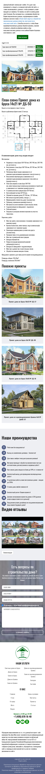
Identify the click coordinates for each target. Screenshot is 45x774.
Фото (12, 705)
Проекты (33, 701)
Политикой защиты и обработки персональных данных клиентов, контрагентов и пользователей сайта (22, 20)
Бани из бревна (12, 683)
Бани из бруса (12, 675)
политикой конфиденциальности (26, 605)
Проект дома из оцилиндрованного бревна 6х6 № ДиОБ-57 (22, 418)
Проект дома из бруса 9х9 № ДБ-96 (22, 340)
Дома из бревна (12, 679)
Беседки (33, 680)
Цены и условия (33, 694)
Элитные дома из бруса (12, 668)
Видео (12, 709)
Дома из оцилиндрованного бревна (33, 669)
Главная (12, 694)
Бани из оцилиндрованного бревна (33, 675)
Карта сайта (22, 761)
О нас (12, 697)
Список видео (7, 552)
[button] (41, 63)
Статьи (33, 705)
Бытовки (33, 684)
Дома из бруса (12, 672)
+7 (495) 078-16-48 (23, 716)
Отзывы (12, 701)
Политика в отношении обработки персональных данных (22, 764)
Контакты (33, 697)
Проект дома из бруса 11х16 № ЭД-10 (22, 378)
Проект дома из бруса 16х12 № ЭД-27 (22, 301)
